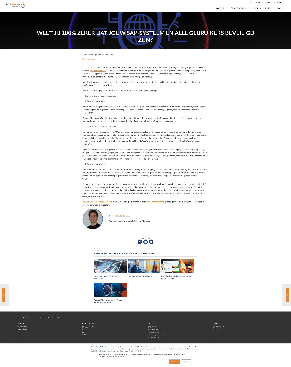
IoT (83, 332)
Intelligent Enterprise (88, 326)
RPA (83, 331)
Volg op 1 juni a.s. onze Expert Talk (97, 201)
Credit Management (22, 329)
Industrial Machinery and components (157, 335)
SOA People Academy (218, 326)
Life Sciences (151, 327)
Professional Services (153, 332)
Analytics (84, 334)
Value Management (155, 201)
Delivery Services (217, 327)
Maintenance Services (153, 337)
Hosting (215, 331)
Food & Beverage (152, 326)
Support (215, 329)
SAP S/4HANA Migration (88, 327)
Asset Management (22, 327)
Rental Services (152, 331)
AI (82, 329)
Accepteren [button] (174, 362)
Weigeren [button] (186, 362)
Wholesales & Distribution (155, 329)
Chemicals (150, 334)
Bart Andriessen (122, 215)
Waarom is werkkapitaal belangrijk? (140, 276)
